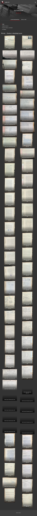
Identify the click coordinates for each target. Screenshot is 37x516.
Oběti (3, 24)
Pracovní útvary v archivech (7, 27)
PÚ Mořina (4, 29)
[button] (35, 2)
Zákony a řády (23, 19)
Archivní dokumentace (15, 19)
